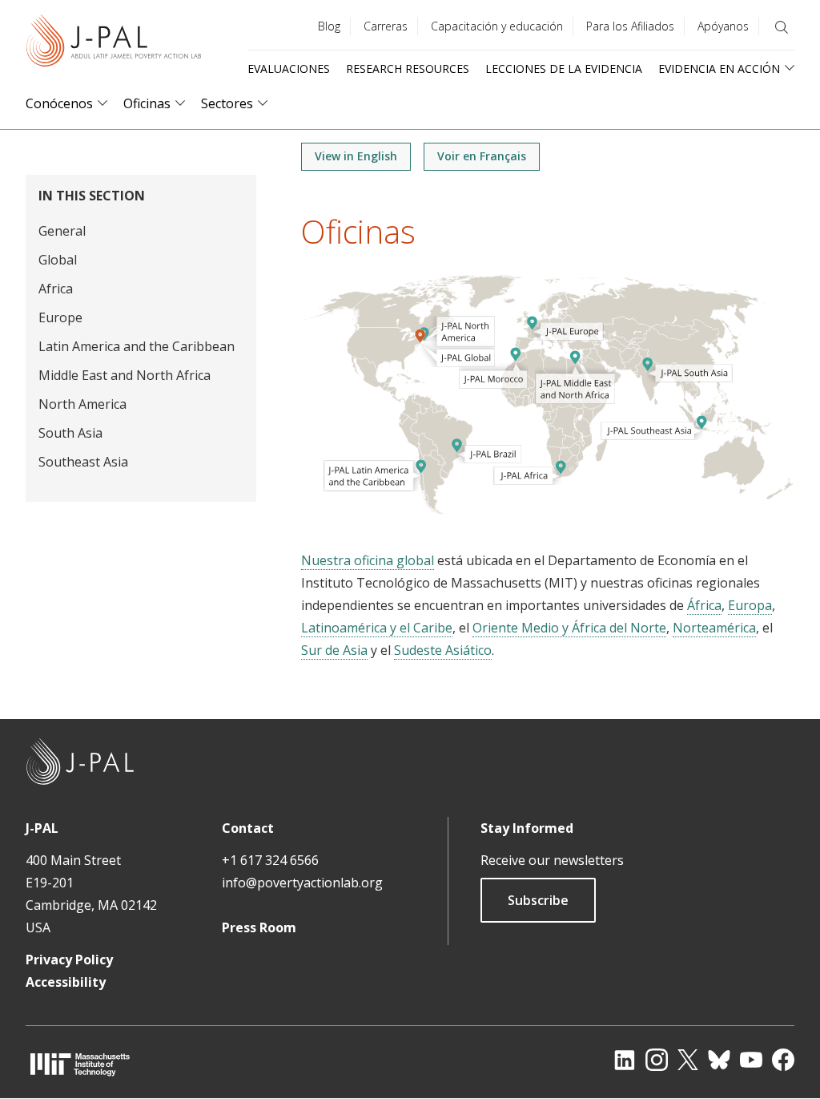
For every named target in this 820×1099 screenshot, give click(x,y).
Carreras (386, 26)
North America (82, 404)
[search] (781, 27)
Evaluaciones (288, 68)
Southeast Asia (83, 462)
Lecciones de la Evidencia (563, 68)
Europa (750, 605)
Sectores (227, 103)
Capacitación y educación (497, 26)
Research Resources (407, 68)
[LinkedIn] (624, 1059)
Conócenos (59, 103)
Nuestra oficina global (367, 560)
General (62, 231)
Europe (60, 317)
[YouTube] (751, 1059)
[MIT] (80, 1064)
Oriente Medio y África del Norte (569, 627)
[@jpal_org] (656, 1059)
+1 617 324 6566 (270, 860)
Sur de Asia (334, 650)
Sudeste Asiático (443, 650)
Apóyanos (723, 26)
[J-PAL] (114, 43)
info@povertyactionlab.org (302, 882)
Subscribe (538, 900)
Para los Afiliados (630, 26)
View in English (356, 156)
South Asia (70, 433)
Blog (329, 26)
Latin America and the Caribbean (136, 346)
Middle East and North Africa (124, 375)
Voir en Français (481, 156)
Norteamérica (714, 627)
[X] (687, 1059)
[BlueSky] (719, 1059)
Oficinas (147, 103)
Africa (55, 288)
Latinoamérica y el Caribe (376, 627)
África (704, 605)
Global (57, 260)
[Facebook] (783, 1059)
